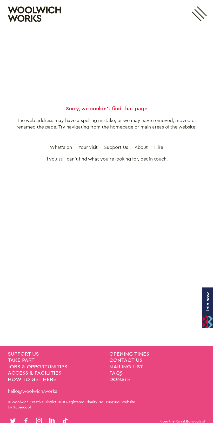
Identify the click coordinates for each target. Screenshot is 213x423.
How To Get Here (32, 379)
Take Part (21, 360)
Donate (119, 379)
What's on (61, 147)
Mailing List (126, 366)
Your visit (88, 147)
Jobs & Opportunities (37, 366)
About (141, 147)
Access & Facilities (34, 373)
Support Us (116, 147)
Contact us (125, 360)
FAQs (116, 373)
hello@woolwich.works (32, 391)
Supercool (22, 407)
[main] (106, 187)
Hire (158, 147)
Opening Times (129, 354)
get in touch (154, 159)
